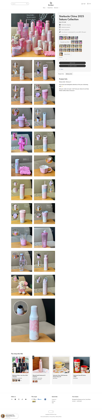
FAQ (53, 402)
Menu (44, 7)
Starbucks (56, 7)
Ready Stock (50, 7)
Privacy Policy (52, 416)
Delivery (53, 401)
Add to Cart (72, 62)
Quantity (60, 57)
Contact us (54, 399)
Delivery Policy (58, 416)
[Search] (27, 4)
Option (63, 34)
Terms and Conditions (45, 416)
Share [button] (62, 69)
